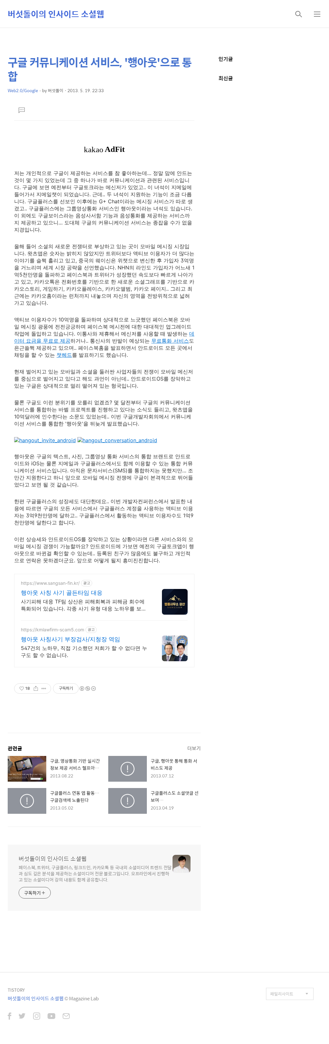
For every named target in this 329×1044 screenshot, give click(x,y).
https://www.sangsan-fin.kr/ (50, 583)
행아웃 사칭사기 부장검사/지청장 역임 (70, 639)
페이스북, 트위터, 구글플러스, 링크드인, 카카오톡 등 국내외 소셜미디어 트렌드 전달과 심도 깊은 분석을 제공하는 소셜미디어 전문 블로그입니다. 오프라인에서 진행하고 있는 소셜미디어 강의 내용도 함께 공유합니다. (95, 873)
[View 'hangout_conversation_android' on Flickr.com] (117, 440)
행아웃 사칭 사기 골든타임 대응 (61, 592)
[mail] (66, 1017)
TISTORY (16, 990)
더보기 (194, 748)
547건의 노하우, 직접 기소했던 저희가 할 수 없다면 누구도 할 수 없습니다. (84, 651)
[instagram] (36, 1017)
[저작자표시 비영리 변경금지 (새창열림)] (87, 688)
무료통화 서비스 (170, 341)
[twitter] (22, 1017)
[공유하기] (36, 688)
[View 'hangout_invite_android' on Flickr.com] (45, 440)
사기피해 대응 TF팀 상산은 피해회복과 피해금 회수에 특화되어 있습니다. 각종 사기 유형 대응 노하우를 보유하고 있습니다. (84, 605)
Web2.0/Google (23, 90)
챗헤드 (64, 355)
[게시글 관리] (44, 688)
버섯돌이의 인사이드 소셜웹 (56, 13)
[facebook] (9, 1017)
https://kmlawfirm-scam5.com (52, 629)
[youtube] (51, 1017)
